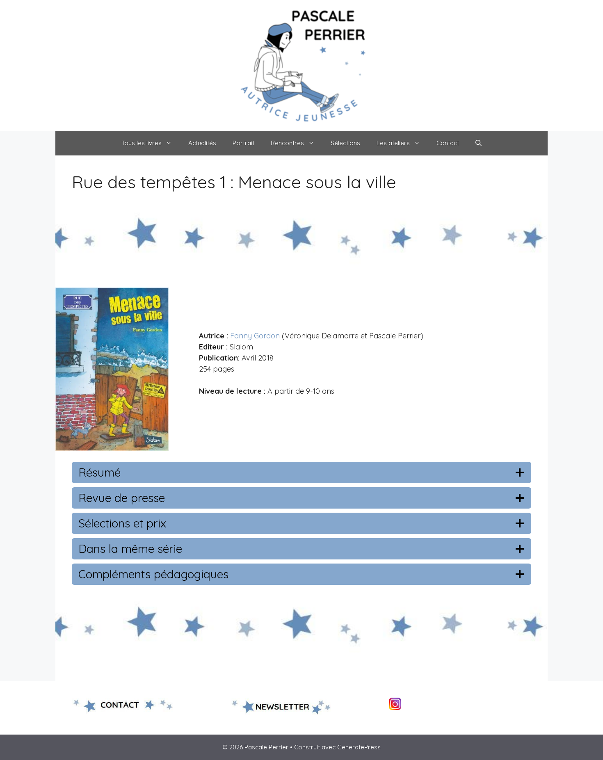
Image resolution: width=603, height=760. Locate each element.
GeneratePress (359, 747)
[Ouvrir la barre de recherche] (478, 143)
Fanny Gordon (255, 335)
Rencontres (287, 143)
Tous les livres (141, 143)
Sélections (345, 143)
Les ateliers (393, 143)
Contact (447, 143)
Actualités (202, 143)
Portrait (243, 143)
